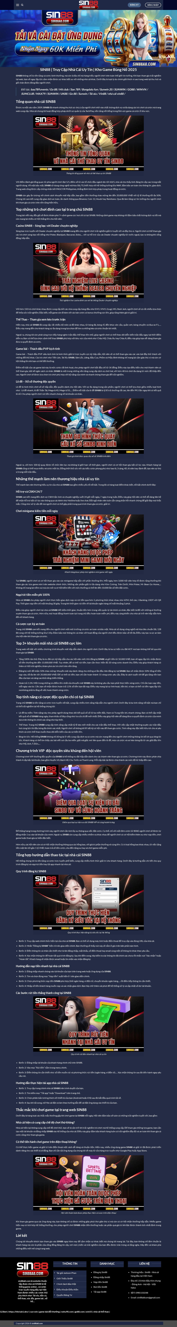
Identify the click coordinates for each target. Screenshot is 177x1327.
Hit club (63, 89)
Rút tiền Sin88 (100, 1287)
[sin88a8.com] (88, 5)
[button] (17, 5)
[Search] (22, 5)
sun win (34, 1311)
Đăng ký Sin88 (100, 1272)
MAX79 (40, 93)
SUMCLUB (27, 93)
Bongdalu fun (90, 89)
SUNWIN (119, 89)
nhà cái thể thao (101, 1311)
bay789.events (39, 89)
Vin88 (102, 93)
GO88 (130, 89)
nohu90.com (67, 1311)
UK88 (63, 93)
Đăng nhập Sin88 (101, 1277)
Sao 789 (75, 89)
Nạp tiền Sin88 (100, 1282)
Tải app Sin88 (99, 1291)
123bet (3, 1311)
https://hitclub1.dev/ (19, 1311)
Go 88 (53, 89)
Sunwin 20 (106, 89)
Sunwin (82, 93)
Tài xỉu (93, 93)
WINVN (141, 89)
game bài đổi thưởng (49, 1311)
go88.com (79, 1311)
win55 (89, 1311)
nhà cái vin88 (115, 93)
